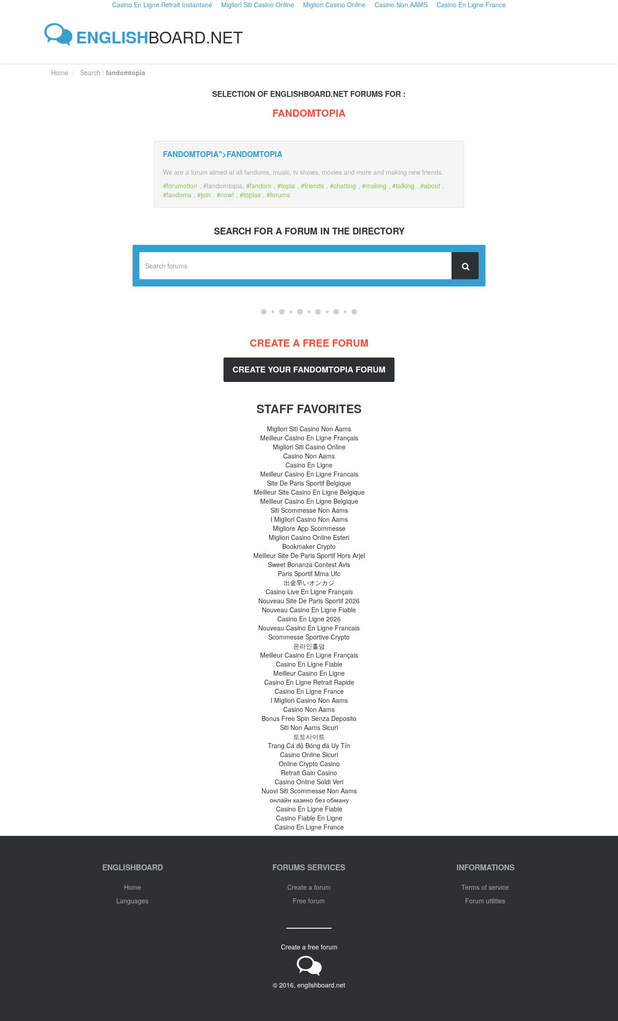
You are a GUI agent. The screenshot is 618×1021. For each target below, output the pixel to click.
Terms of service (485, 887)
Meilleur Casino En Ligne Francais (309, 473)
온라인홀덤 (309, 645)
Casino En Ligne (309, 464)
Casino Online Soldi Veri (309, 781)
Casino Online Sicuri (309, 754)
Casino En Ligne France (309, 691)
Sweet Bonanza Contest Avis (309, 564)
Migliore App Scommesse (309, 528)
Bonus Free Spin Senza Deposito (309, 718)
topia (288, 185)
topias (252, 194)
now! (227, 194)
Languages (132, 900)
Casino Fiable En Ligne (309, 817)
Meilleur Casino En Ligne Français (309, 437)
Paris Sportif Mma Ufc (309, 573)
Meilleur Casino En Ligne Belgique (309, 501)
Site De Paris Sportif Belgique (309, 482)
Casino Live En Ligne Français (309, 591)
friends (314, 185)
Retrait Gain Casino (309, 772)
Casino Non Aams (309, 455)
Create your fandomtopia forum (309, 369)
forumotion (181, 185)
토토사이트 (309, 736)
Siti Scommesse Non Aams (309, 510)
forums (280, 194)
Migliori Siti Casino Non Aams (309, 428)
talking (405, 185)
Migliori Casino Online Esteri (309, 537)
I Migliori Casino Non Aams (309, 519)
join (206, 194)
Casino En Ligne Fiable (309, 663)
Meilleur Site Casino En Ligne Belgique (309, 491)
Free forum (309, 900)
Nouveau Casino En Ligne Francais (309, 627)
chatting (344, 185)
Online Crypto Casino (309, 763)
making (376, 185)
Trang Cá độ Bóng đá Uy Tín (309, 745)
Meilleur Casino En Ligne (309, 672)
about (432, 185)
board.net (159, 36)
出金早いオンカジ (309, 582)
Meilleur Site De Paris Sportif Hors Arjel (309, 555)
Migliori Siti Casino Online (309, 446)
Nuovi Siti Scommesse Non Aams (309, 790)
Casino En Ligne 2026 (309, 618)
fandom (260, 185)
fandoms (178, 194)
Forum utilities (485, 900)
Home (132, 887)
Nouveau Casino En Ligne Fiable (309, 609)
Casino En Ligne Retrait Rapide (309, 682)
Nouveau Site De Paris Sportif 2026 (309, 600)
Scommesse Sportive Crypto (309, 636)
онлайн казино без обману (309, 799)
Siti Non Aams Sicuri (309, 727)
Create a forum (309, 887)
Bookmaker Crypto (309, 546)
